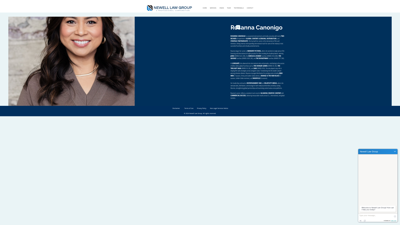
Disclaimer (176, 108)
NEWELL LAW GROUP (173, 8)
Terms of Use (188, 108)
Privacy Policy (201, 108)
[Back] (238, 27)
